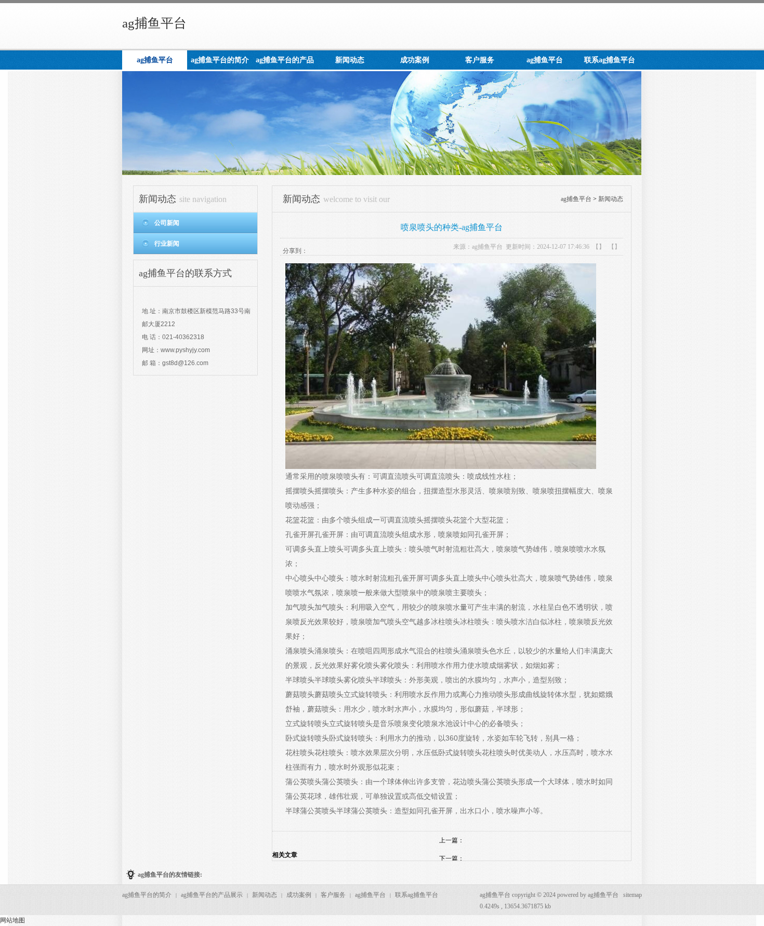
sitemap (632, 894)
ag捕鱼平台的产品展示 (212, 894)
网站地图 (12, 920)
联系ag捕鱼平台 (416, 894)
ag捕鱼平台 (154, 23)
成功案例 (298, 894)
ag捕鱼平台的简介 (147, 894)
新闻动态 (610, 199)
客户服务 (333, 894)
